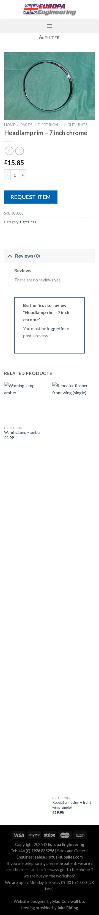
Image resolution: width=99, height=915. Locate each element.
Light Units (76, 124)
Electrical (48, 124)
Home (9, 124)
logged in (55, 328)
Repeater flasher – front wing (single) (71, 804)
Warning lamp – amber (22, 432)
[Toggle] (9, 256)
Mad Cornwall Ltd (69, 901)
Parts (26, 124)
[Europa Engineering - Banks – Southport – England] (49, 9)
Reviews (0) (27, 256)
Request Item (31, 197)
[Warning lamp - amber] (25, 402)
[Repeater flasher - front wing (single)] (73, 587)
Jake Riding (67, 907)
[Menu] (49, 26)
